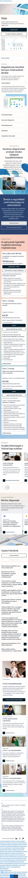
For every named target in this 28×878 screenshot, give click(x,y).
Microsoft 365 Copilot (22, 856)
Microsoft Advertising (12, 856)
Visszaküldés (8, 846)
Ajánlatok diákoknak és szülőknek (8, 853)
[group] (11, 467)
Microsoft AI (3, 855)
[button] (14, 58)
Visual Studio (16, 863)
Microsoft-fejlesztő (17, 858)
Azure (16, 855)
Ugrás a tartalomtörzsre (6, 1)
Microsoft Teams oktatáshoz (11, 849)
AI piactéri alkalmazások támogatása (11, 860)
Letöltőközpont (15, 844)
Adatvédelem (9, 875)
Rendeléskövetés (15, 846)
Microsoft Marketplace (11, 861)
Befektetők (2, 867)
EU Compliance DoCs (22, 877)
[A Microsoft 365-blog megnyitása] (23, 838)
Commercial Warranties (5, 848)
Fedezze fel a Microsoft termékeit (14, 842)
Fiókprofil (10, 844)
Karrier (20, 863)
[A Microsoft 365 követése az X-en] (20, 838)
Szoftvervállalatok (8, 863)
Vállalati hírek (9, 865)
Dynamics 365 (21, 855)
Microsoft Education (15, 848)
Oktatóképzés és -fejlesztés (21, 851)
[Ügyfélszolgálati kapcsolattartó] (15, 876)
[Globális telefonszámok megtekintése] (11, 876)
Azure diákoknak (20, 853)
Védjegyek (6, 877)
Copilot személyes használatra (18, 841)
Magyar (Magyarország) (5, 870)
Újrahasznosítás (23, 846)
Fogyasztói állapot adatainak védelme (8, 873)
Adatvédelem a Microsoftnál (18, 865)
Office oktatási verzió (9, 851)
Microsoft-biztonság (10, 855)
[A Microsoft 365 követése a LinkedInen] (16, 838)
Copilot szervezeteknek (5, 841)
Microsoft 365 (3, 842)
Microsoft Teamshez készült (6, 858)
